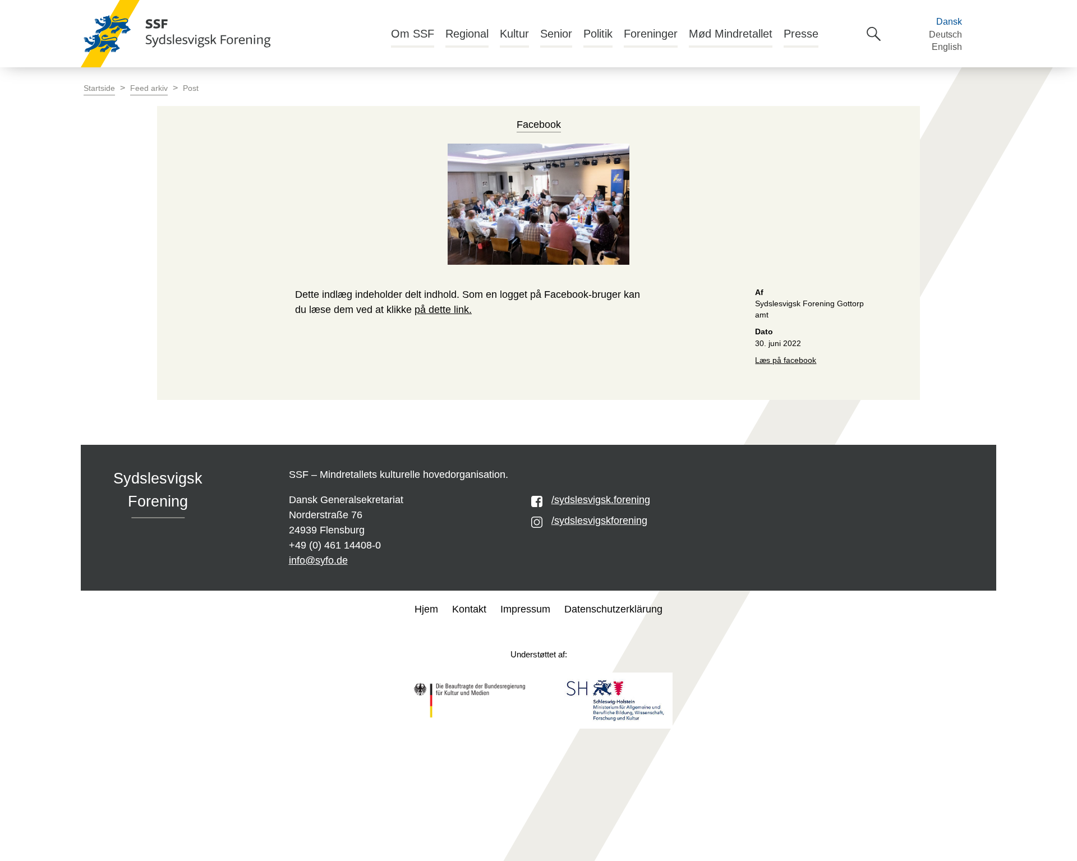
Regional (467, 33)
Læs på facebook (785, 360)
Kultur (514, 33)
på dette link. (443, 309)
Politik (598, 33)
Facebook (539, 124)
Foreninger (651, 33)
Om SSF (412, 33)
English (947, 47)
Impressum (525, 609)
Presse (801, 33)
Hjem (426, 609)
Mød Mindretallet (730, 33)
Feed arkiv (149, 88)
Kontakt (469, 609)
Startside (99, 88)
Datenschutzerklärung (613, 609)
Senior (556, 33)
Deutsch (945, 34)
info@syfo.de (318, 560)
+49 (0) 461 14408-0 (335, 545)
